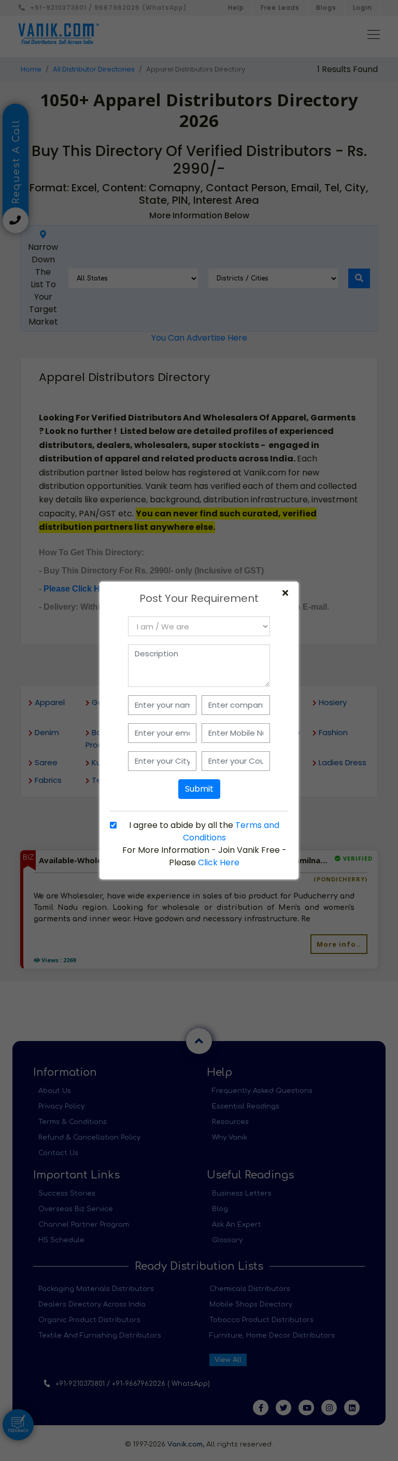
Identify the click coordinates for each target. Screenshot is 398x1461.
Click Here (218, 862)
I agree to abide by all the (204, 831)
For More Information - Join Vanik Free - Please (204, 856)
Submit (199, 789)
